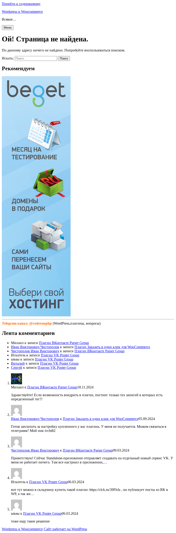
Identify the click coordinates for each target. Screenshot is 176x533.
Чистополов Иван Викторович (35, 351)
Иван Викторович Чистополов (35, 347)
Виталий (18, 363)
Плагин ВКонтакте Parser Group (64, 343)
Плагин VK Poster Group (60, 355)
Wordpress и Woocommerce (22, 11)
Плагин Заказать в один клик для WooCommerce (112, 347)
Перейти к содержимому (21, 4)
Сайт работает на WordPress (65, 529)
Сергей (16, 367)
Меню (8, 27)
